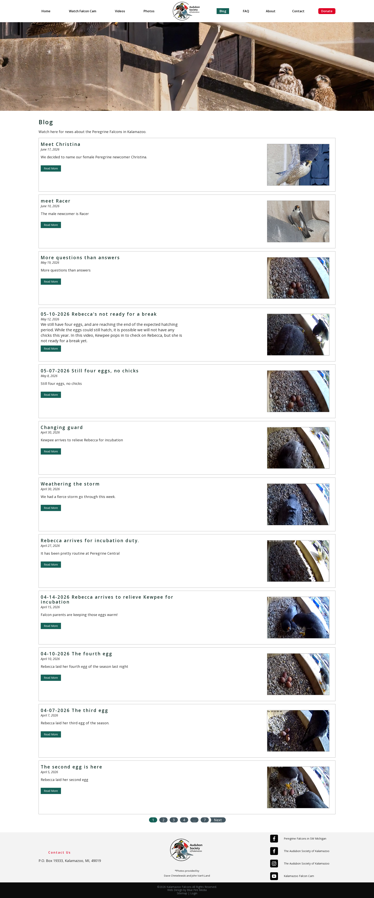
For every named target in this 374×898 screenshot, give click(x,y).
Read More (51, 168)
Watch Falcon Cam (82, 11)
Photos (149, 11)
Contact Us (59, 852)
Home (45, 11)
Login (193, 893)
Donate (327, 11)
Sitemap (182, 893)
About (270, 11)
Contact (298, 11)
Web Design (175, 890)
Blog (223, 11)
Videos (120, 11)
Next (218, 820)
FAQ (246, 11)
